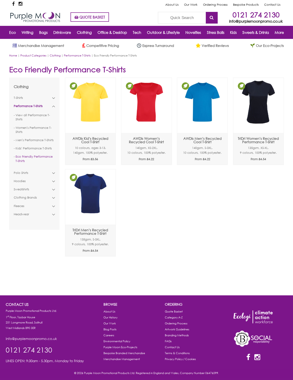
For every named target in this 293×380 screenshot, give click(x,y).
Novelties (193, 32)
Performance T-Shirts (77, 55)
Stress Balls (215, 32)
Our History (110, 317)
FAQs (168, 341)
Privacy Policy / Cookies (180, 359)
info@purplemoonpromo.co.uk (256, 21)
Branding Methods (177, 335)
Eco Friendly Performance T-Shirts (34, 159)
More (279, 32)
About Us (172, 5)
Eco (12, 32)
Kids (233, 32)
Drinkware (62, 32)
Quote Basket (174, 311)
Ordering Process (215, 5)
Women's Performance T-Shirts (34, 130)
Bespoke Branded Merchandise (124, 353)
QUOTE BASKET (92, 17)
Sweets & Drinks (255, 32)
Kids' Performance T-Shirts (34, 148)
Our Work (191, 5)
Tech (137, 32)
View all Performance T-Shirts (33, 117)
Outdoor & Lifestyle (163, 32)
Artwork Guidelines (177, 329)
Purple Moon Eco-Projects (120, 347)
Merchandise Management (121, 359)
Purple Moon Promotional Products (35, 17)
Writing (27, 32)
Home (13, 55)
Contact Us (272, 5)
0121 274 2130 (256, 14)
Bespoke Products (246, 5)
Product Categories (33, 55)
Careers (108, 335)
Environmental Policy (116, 341)
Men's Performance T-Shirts (35, 140)
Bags (43, 32)
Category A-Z (174, 317)
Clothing (84, 32)
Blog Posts (110, 329)
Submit (212, 18)
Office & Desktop (112, 32)
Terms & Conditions (177, 353)
